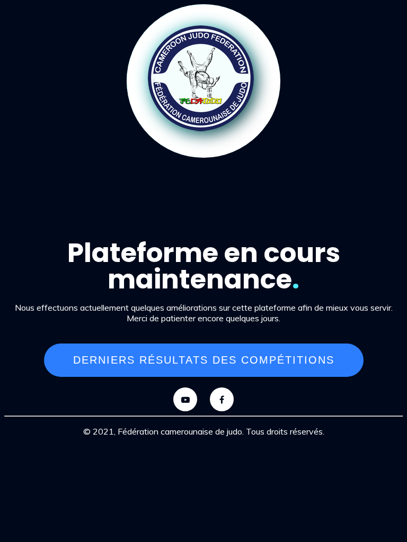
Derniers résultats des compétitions (203, 360)
